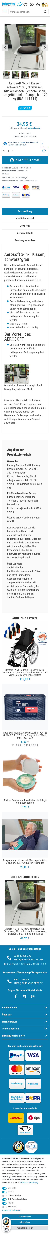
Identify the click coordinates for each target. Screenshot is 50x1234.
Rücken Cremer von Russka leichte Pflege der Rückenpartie (25, 801)
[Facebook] (15, 996)
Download (25, 225)
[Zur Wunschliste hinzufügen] (44, 151)
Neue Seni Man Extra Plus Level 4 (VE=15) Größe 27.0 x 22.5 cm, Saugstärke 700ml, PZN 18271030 (25, 735)
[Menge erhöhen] (13, 151)
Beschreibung (25, 211)
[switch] (6, 1230)
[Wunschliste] (25, 5)
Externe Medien (14, 1195)
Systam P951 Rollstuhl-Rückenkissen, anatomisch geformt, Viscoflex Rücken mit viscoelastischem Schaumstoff (25, 672)
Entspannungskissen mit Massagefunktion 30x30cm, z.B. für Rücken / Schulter (25, 861)
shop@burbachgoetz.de (28, 959)
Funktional (12, 1206)
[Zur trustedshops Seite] (18, 1151)
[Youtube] (24, 996)
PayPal (11, 1203)
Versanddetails (25, 233)
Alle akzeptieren (25, 1216)
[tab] (25, 211)
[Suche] (45, 11)
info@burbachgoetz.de (28, 983)
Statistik (11, 1191)
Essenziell (12, 1188)
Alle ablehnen (25, 1222)
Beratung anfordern (25, 240)
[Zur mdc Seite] (31, 1151)
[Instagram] (33, 996)
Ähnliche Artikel (25, 218)
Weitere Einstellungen (11, 1210)
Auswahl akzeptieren (25, 1228)
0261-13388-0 (21, 979)
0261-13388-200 (22, 955)
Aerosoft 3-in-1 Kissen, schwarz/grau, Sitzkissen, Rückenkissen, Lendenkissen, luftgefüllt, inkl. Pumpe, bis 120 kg (25, 931)
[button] (31, 5)
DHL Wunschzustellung (17, 1199)
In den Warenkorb (27, 160)
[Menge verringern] (4, 151)
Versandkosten (34, 128)
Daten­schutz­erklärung (29, 1182)
